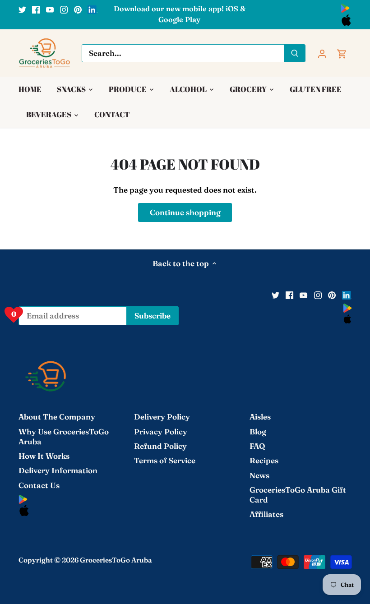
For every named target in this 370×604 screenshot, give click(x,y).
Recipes (264, 460)
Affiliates (266, 514)
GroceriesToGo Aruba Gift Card (298, 494)
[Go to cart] (342, 53)
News (259, 475)
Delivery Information (57, 470)
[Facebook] (36, 9)
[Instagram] (64, 9)
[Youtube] (50, 9)
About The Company (56, 416)
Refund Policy (160, 446)
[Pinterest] (78, 9)
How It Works (43, 456)
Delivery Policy (162, 416)
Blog (258, 431)
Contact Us (39, 485)
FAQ (257, 446)
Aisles (260, 416)
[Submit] (294, 53)
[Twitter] (22, 9)
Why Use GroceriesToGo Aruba (63, 436)
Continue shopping (185, 212)
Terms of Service (164, 460)
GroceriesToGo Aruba (116, 560)
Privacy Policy (160, 431)
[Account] (322, 53)
